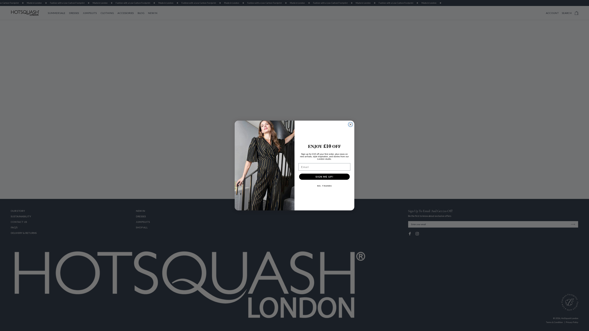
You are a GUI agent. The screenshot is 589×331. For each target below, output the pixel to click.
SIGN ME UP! (324, 176)
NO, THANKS (324, 186)
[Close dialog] (350, 124)
